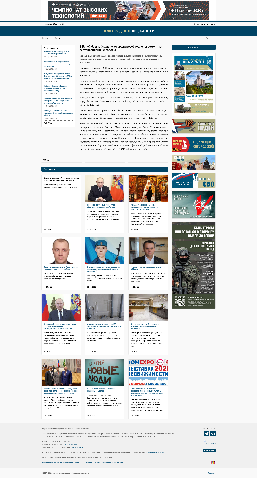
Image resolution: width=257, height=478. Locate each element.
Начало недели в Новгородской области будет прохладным (56, 53)
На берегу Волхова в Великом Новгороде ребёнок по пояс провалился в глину (55, 88)
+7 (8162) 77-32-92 (70, 444)
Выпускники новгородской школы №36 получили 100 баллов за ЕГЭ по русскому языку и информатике (58, 76)
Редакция (212, 473)
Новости (45, 38)
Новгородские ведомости (156, 452)
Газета (57, 38)
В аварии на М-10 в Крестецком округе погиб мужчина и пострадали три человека (58, 64)
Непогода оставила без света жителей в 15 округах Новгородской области (58, 113)
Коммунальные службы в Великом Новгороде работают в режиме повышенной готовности (58, 100)
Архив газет (194, 47)
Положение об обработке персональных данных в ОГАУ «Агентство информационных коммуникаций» (83, 462)
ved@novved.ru (78, 447)
